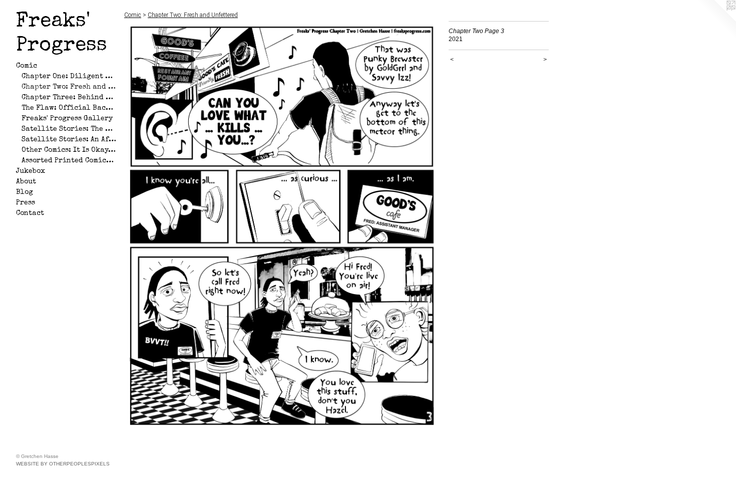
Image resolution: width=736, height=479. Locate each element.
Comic (26, 66)
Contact (30, 213)
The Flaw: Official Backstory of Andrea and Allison (69, 108)
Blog (24, 192)
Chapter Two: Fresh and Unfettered (69, 87)
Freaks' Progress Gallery (67, 118)
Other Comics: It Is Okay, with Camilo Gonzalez (69, 150)
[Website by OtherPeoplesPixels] (716, 20)
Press (25, 202)
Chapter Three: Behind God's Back (69, 97)
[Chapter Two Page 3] (281, 224)
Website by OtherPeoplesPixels (63, 463)
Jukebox (30, 171)
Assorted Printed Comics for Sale (69, 160)
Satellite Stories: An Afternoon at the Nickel (69, 139)
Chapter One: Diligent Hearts (69, 76)
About (26, 181)
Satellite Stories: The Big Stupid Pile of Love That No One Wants (69, 129)
